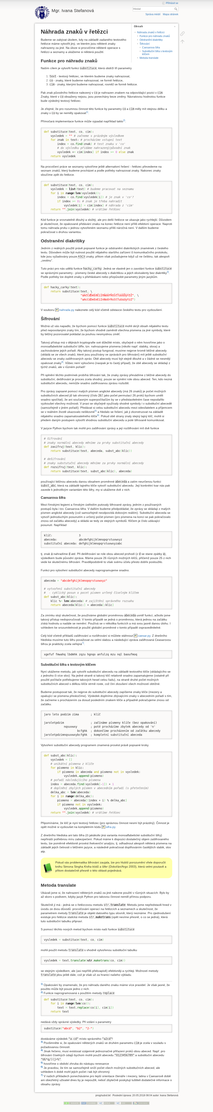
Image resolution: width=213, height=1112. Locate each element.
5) (96, 410)
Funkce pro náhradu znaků (155, 36)
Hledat (176, 8)
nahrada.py (66, 309)
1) (87, 112)
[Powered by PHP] (89, 1103)
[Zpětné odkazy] (182, 33)
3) (168, 272)
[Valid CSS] (123, 1103)
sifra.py (110, 827)
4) (62, 362)
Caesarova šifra (151, 47)
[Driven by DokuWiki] (141, 1103)
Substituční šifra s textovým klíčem (157, 52)
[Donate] (72, 1103)
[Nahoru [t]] (182, 41)
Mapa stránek (170, 14)
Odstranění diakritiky (151, 39)
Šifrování (145, 43)
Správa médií (152, 14)
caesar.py (144, 635)
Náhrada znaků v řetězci (151, 32)
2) (124, 120)
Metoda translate (149, 57)
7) (83, 643)
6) (98, 415)
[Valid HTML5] (106, 1103)
